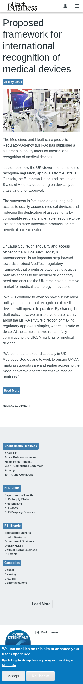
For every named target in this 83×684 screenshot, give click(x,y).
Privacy (10, 470)
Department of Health (19, 495)
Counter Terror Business (21, 550)
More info (9, 665)
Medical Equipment (16, 405)
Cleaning (10, 578)
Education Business (18, 532)
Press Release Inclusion (20, 457)
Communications (16, 582)
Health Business (15, 537)
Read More (11, 390)
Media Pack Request (18, 461)
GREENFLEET (14, 545)
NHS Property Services (20, 512)
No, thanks (40, 676)
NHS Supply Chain (17, 499)
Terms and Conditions (19, 474)
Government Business (19, 541)
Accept (13, 676)
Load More (41, 604)
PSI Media (11, 554)
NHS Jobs (11, 508)
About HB (11, 453)
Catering (10, 574)
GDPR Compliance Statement (24, 466)
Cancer (9, 570)
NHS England (13, 503)
